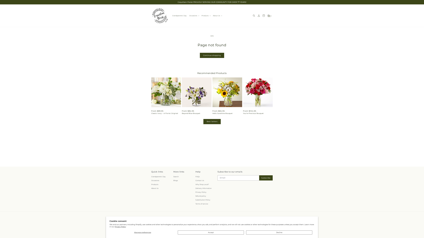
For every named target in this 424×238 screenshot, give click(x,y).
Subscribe (265, 178)
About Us (154, 188)
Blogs (175, 180)
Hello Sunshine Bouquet (222, 113)
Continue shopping (212, 55)
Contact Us (199, 180)
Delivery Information (203, 188)
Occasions (155, 180)
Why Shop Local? (202, 184)
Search (176, 177)
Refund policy (200, 196)
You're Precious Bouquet (253, 113)
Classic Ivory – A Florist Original (164, 113)
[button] (194, 15)
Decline (279, 232)
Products (154, 184)
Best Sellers (212, 121)
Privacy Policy (120, 227)
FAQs (197, 177)
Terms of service (201, 204)
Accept (211, 232)
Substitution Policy (202, 200)
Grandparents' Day (158, 177)
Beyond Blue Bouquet (191, 113)
